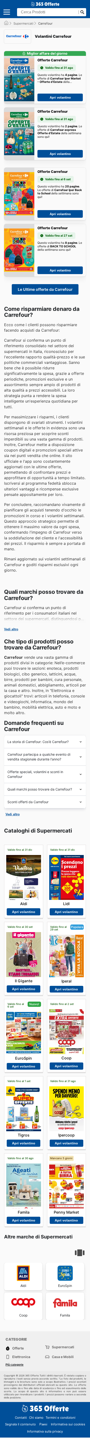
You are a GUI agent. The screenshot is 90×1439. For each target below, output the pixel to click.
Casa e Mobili (63, 1357)
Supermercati (23, 23)
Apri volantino (60, 97)
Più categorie (15, 1364)
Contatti (21, 1417)
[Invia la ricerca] (82, 12)
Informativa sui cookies (68, 1424)
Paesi (43, 1424)
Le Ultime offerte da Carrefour (45, 289)
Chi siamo (36, 1417)
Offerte (18, 1348)
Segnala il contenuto (20, 1424)
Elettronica (21, 1357)
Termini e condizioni (60, 1417)
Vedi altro (11, 629)
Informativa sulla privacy (45, 1431)
